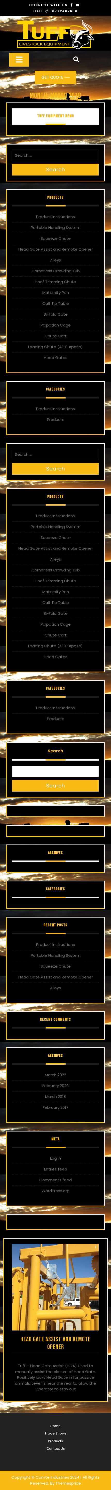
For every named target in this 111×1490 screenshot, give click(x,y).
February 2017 (55, 1107)
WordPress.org (55, 1190)
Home (55, 1425)
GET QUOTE (52, 77)
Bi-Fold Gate (56, 314)
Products (55, 419)
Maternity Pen (55, 292)
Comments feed (55, 1180)
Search (55, 169)
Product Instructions (55, 216)
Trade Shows (56, 1433)
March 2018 (55, 1096)
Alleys (55, 260)
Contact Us (55, 1448)
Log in (55, 1158)
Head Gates (55, 357)
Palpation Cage (56, 325)
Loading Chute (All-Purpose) (55, 346)
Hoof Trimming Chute (55, 281)
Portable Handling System (56, 227)
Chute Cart (56, 336)
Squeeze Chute (56, 238)
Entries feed (55, 1169)
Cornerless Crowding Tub (55, 271)
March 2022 (55, 1075)
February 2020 (55, 1085)
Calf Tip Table (55, 303)
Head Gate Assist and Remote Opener (55, 249)
